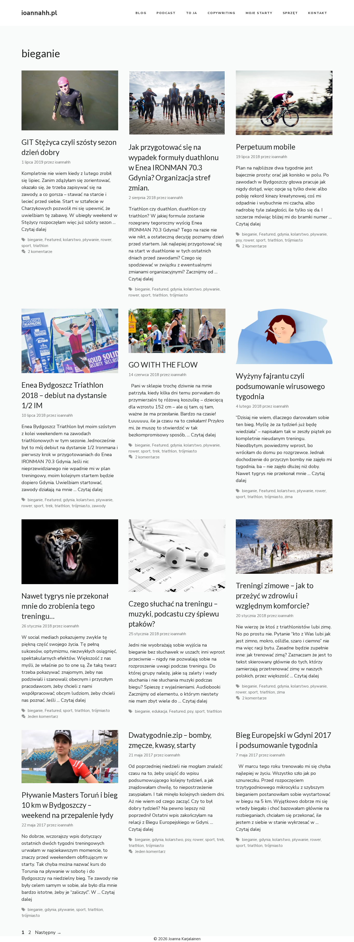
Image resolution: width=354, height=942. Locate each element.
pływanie (91, 239)
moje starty (259, 13)
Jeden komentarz (43, 716)
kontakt (317, 13)
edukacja (159, 711)
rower (106, 239)
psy (239, 240)
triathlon (40, 245)
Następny (48, 932)
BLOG (141, 13)
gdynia (176, 289)
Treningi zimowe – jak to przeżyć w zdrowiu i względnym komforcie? (275, 595)
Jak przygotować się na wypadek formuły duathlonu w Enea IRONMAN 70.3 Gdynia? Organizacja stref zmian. (174, 167)
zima (289, 496)
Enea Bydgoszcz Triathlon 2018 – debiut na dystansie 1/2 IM (64, 394)
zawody (99, 505)
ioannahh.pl (39, 13)
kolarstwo (72, 239)
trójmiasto (178, 295)
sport (26, 245)
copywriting (221, 13)
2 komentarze (40, 251)
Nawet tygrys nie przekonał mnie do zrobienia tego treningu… (65, 605)
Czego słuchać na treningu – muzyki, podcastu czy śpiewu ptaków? (174, 613)
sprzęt (290, 13)
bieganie (35, 239)
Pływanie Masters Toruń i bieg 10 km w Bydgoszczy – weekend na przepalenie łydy (70, 804)
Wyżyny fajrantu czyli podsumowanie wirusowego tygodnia (280, 385)
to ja (191, 13)
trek (49, 505)
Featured (53, 239)
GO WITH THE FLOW (163, 364)
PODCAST (166, 13)
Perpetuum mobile (265, 146)
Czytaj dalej (34, 229)
